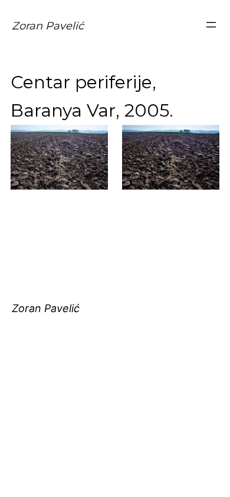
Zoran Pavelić (48, 25)
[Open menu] (211, 25)
